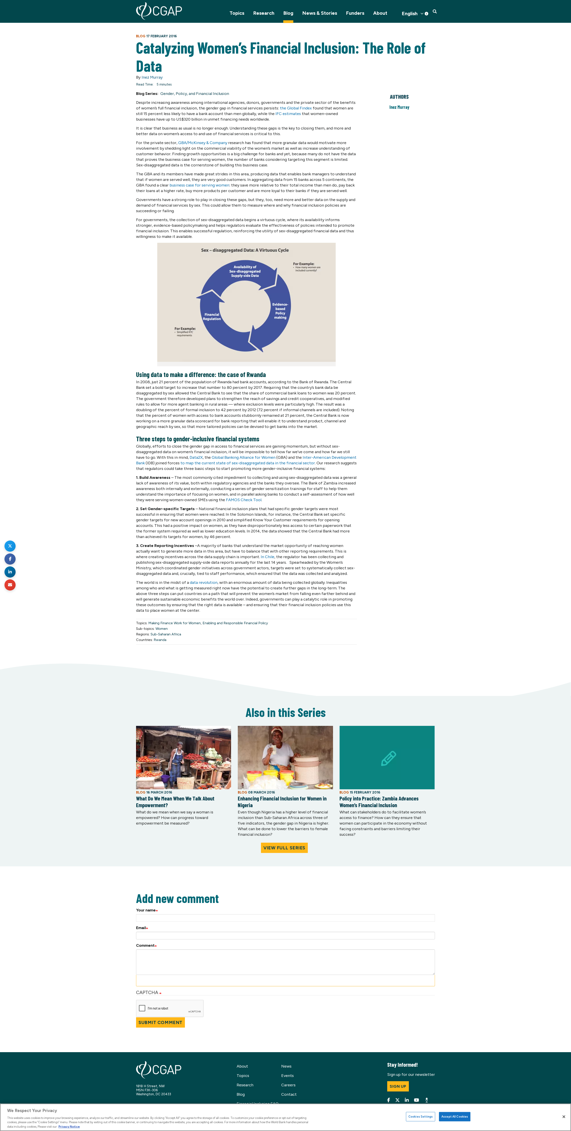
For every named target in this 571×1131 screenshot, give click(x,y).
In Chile (267, 556)
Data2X (196, 457)
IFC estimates (288, 113)
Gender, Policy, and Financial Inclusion (194, 93)
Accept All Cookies (454, 1116)
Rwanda (160, 640)
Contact (289, 1094)
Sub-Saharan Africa (166, 634)
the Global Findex (296, 108)
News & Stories (319, 13)
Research (263, 13)
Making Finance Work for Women (174, 623)
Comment (145, 945)
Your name (146, 910)
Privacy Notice (69, 1126)
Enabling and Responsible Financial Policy (235, 623)
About (380, 13)
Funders (355, 13)
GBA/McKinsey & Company (202, 142)
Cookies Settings (420, 1116)
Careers (288, 1085)
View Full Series (284, 847)
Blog (288, 13)
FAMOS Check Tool (243, 499)
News (286, 1066)
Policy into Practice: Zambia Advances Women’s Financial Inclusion (379, 801)
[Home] (159, 11)
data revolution (203, 582)
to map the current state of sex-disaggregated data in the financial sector (247, 463)
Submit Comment (160, 1022)
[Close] (564, 1117)
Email (141, 927)
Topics (237, 13)
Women (161, 628)
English (410, 14)
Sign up (398, 1086)
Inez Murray (152, 77)
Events (287, 1075)
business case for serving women (199, 185)
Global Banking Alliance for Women (243, 457)
